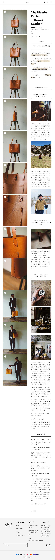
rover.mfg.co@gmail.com (36, 540)
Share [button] (34, 511)
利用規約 (18, 532)
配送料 (36, 29)
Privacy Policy (19, 528)
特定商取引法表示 (20, 535)
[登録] (26, 545)
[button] (4, 2)
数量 (32, 33)
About (17, 525)
